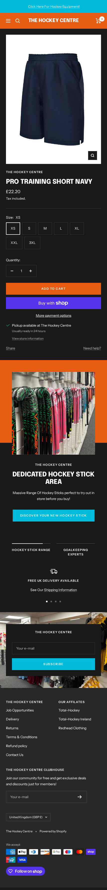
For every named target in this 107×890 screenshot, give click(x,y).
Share (10, 348)
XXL (14, 242)
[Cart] (98, 20)
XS (13, 228)
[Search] (17, 21)
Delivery (12, 719)
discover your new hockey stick (53, 515)
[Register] (80, 797)
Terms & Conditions (21, 737)
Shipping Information (60, 590)
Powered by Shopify (53, 831)
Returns (12, 728)
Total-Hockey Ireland (74, 719)
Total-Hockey (69, 710)
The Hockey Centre (24, 172)
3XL (32, 242)
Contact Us (14, 755)
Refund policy (16, 746)
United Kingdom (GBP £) (26, 817)
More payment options (53, 315)
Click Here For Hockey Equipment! (54, 6)
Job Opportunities (20, 710)
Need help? (92, 348)
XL (77, 228)
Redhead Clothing (72, 728)
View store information (28, 338)
